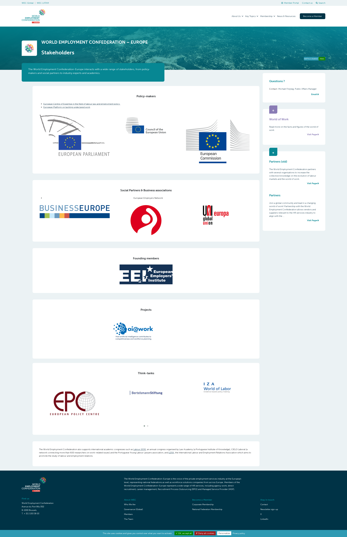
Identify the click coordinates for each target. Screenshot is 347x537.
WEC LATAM (43, 3)
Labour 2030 (139, 445)
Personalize (224, 533)
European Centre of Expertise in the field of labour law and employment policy (81, 104)
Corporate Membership (203, 500)
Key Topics (250, 16)
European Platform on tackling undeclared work (66, 107)
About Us (236, 16)
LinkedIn (264, 515)
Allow (322, 59)
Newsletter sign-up (269, 505)
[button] (144, 422)
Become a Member (312, 16)
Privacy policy (239, 533)
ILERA (171, 449)
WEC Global (27, 3)
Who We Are (129, 500)
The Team (128, 515)
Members (128, 510)
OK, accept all (185, 533)
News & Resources (286, 16)
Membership (266, 16)
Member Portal (291, 3)
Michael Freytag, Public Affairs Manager (297, 92)
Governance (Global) (133, 505)
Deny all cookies (206, 533)
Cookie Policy (319, 527)
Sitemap (306, 527)
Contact (264, 500)
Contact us (307, 3)
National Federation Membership (207, 505)
